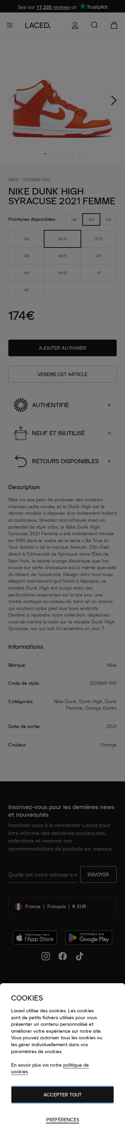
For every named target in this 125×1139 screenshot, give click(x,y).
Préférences (62, 1119)
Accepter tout (62, 1095)
